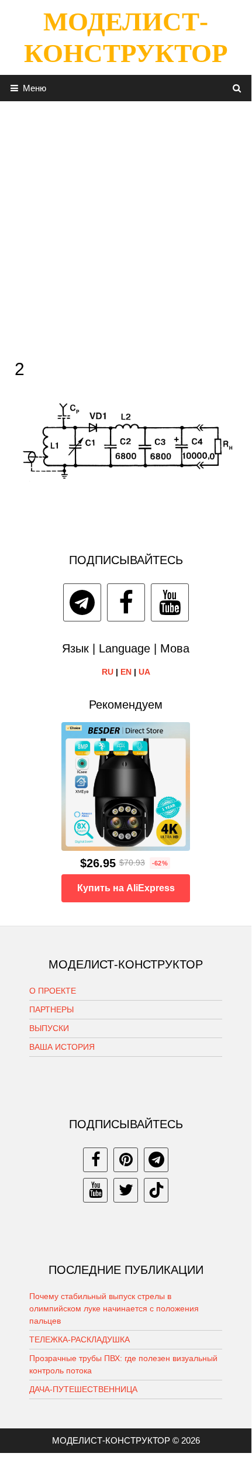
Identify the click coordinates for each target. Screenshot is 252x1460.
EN (126, 671)
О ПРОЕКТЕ (52, 990)
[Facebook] (126, 602)
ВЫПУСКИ (49, 1028)
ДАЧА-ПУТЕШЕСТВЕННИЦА (83, 1389)
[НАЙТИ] (237, 88)
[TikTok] (156, 1190)
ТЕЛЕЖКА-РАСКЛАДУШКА (79, 1339)
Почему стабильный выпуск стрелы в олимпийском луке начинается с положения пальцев (114, 1308)
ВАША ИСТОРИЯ (62, 1047)
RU (107, 671)
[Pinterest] (125, 1160)
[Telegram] (82, 602)
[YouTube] (170, 602)
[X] (125, 1190)
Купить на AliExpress (126, 888)
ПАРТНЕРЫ (51, 1009)
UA (144, 671)
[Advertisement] (125, 227)
